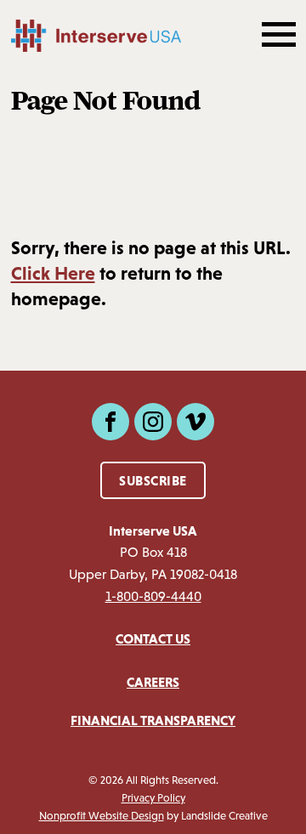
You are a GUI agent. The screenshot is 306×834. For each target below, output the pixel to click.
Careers (153, 681)
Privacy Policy (153, 797)
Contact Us (153, 638)
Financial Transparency (153, 720)
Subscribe (153, 480)
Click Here (53, 273)
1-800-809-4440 (153, 596)
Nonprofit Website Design (101, 815)
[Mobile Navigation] (277, 35)
